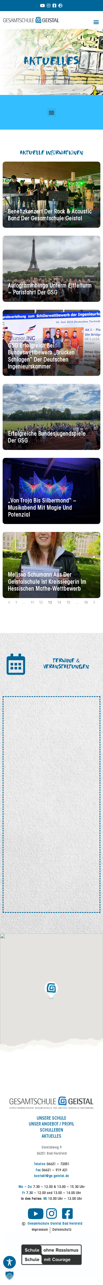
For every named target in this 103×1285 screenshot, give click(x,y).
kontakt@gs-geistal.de (51, 1176)
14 (59, 602)
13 (50, 602)
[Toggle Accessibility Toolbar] (9, 1262)
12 (41, 602)
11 (32, 602)
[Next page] (94, 602)
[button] (96, 21)
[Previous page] (9, 602)
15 (68, 602)
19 (86, 602)
